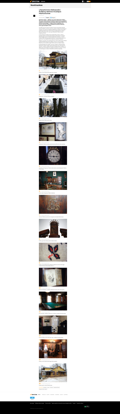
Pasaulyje (44, 394)
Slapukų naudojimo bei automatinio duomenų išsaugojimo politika (62, 403)
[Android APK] (87, 407)
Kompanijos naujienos (80, 403)
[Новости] (47, 18)
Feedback (74, 403)
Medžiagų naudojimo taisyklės (39, 403)
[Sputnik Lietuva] (35, 2)
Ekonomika (52, 394)
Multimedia (44, 387)
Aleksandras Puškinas (56, 387)
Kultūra (61, 394)
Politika (48, 394)
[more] (66, 70)
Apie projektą (32, 403)
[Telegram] (53, 18)
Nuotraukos (40, 387)
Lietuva (48, 387)
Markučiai (51, 387)
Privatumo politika (48, 403)
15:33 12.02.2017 (41, 15)
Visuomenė (57, 394)
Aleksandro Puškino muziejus (43, 389)
